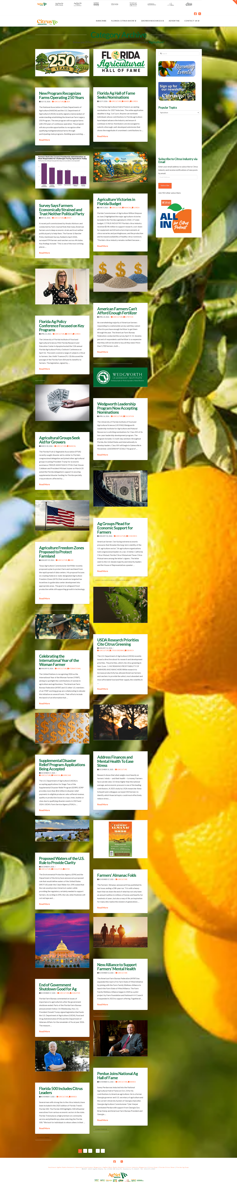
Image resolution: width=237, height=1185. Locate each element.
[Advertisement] (176, 135)
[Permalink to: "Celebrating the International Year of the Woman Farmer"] (62, 626)
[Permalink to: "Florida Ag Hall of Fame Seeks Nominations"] (120, 62)
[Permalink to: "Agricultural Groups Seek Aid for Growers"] (62, 402)
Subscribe (165, 185)
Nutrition (129, 317)
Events (69, 334)
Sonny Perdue (101, 1129)
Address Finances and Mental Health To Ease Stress (115, 761)
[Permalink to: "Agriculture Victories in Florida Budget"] (120, 167)
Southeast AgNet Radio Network (61, 1167)
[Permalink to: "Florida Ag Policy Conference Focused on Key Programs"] (62, 286)
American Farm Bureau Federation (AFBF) (112, 361)
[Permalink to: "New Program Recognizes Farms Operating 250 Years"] (62, 62)
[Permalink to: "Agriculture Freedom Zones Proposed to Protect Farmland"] (62, 515)
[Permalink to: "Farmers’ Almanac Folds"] (120, 839)
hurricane (66, 775)
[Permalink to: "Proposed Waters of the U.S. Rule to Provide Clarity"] (62, 830)
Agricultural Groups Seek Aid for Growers (59, 439)
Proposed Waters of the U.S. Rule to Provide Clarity (61, 860)
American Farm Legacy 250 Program (52, 149)
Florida (134, 101)
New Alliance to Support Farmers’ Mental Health (117, 966)
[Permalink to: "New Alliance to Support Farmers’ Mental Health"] (120, 932)
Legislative (75, 993)
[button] (234, 2)
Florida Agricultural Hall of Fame (110, 145)
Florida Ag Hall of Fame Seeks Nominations (116, 95)
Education (129, 416)
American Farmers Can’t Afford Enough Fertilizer (117, 310)
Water (67, 869)
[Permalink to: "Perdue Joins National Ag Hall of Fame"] (120, 1038)
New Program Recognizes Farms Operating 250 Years (61, 95)
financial (127, 208)
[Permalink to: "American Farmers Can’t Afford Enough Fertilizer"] (120, 273)
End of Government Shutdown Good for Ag (58, 986)
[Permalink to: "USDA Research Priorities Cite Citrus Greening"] (120, 605)
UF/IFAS (40, 378)
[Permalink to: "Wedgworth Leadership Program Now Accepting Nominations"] (120, 377)
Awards (126, 101)
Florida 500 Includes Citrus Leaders (61, 1090)
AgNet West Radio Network (114, 1167)
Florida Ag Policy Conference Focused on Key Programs (61, 325)
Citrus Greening (117, 650)
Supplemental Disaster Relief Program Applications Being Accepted (62, 764)
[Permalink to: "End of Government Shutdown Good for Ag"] (62, 940)
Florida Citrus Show (167, 1167)
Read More (44, 140)
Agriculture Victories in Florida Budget (116, 201)
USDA (68, 102)
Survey (68, 218)
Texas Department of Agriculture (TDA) (54, 608)
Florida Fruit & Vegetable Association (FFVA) (56, 494)
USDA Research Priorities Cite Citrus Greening (118, 641)
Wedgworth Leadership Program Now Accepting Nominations (117, 408)
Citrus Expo (153, 1167)
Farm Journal (62, 262)
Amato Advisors (44, 262)
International (75, 669)
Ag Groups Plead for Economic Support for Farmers (115, 527)
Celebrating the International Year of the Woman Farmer (59, 660)
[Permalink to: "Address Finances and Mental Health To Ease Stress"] (120, 722)
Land (71, 560)
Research (130, 650)
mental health (101, 1014)
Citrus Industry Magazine (136, 1167)
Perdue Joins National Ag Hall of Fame (117, 1075)
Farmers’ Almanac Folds (116, 875)
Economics (132, 536)
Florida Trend (43, 1137)
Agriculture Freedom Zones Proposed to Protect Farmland (61, 551)
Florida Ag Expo (182, 1167)
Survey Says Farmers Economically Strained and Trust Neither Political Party (61, 209)
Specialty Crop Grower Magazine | (89, 1167)
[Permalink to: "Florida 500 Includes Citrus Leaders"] (62, 1056)
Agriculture (58, 102)
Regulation (57, 869)
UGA (97, 814)
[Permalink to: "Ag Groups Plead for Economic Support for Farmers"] (120, 488)
